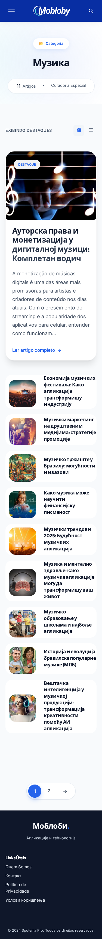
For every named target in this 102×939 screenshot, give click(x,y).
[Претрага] (91, 10)
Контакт (13, 875)
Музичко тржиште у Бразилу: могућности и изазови (69, 466)
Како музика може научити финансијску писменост (66, 502)
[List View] (91, 130)
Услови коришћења (25, 900)
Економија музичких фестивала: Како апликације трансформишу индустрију (69, 391)
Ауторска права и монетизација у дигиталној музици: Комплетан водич (51, 244)
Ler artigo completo (36, 350)
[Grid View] (78, 130)
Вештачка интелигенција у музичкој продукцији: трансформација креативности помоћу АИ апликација (64, 706)
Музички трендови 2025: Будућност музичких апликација (67, 539)
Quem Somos (18, 866)
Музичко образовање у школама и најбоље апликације (68, 621)
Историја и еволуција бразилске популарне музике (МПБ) (70, 658)
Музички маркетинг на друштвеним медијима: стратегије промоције (70, 429)
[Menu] (11, 11)
